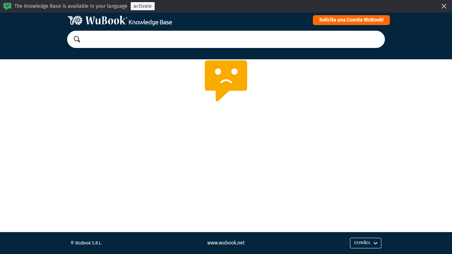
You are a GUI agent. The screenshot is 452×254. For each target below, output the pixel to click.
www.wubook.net (226, 243)
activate (142, 6)
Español (362, 243)
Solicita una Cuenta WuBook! (351, 20)
